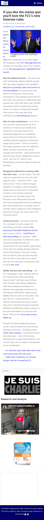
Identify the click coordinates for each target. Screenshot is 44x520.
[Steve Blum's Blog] (4, 3)
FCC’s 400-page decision (30, 62)
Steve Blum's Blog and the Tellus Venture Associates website (22, 508)
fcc (13, 26)
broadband (7, 26)
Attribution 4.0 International (29, 512)
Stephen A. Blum (15, 511)
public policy (30, 26)
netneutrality (20, 26)
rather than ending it (12, 333)
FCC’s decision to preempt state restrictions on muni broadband (21, 87)
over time (15, 264)
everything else (23, 115)
